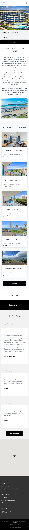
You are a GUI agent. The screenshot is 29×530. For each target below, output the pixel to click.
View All (14, 283)
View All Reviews (14, 433)
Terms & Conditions (15, 524)
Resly (19, 527)
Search (14, 42)
